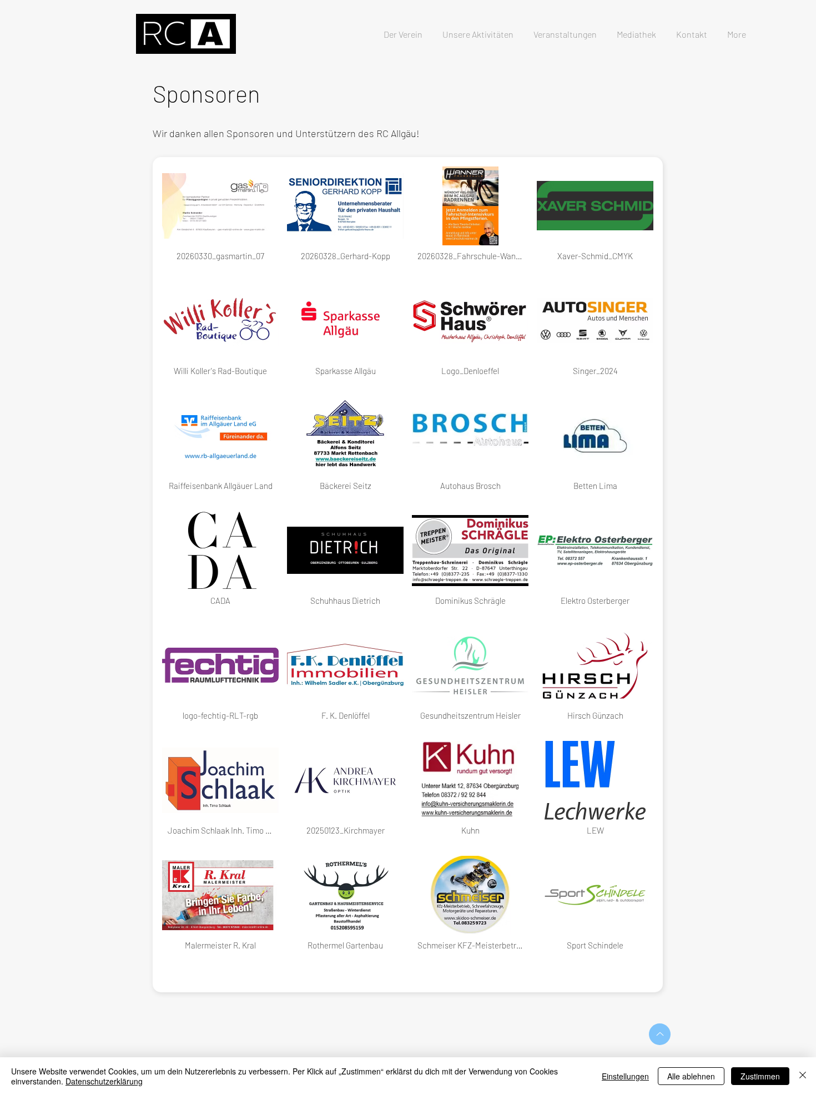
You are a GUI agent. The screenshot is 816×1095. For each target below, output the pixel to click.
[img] (220, 219)
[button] (565, 29)
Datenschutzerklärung (104, 1081)
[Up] (660, 1034)
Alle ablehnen (691, 1076)
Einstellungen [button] (625, 1076)
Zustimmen (760, 1076)
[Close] (802, 1076)
